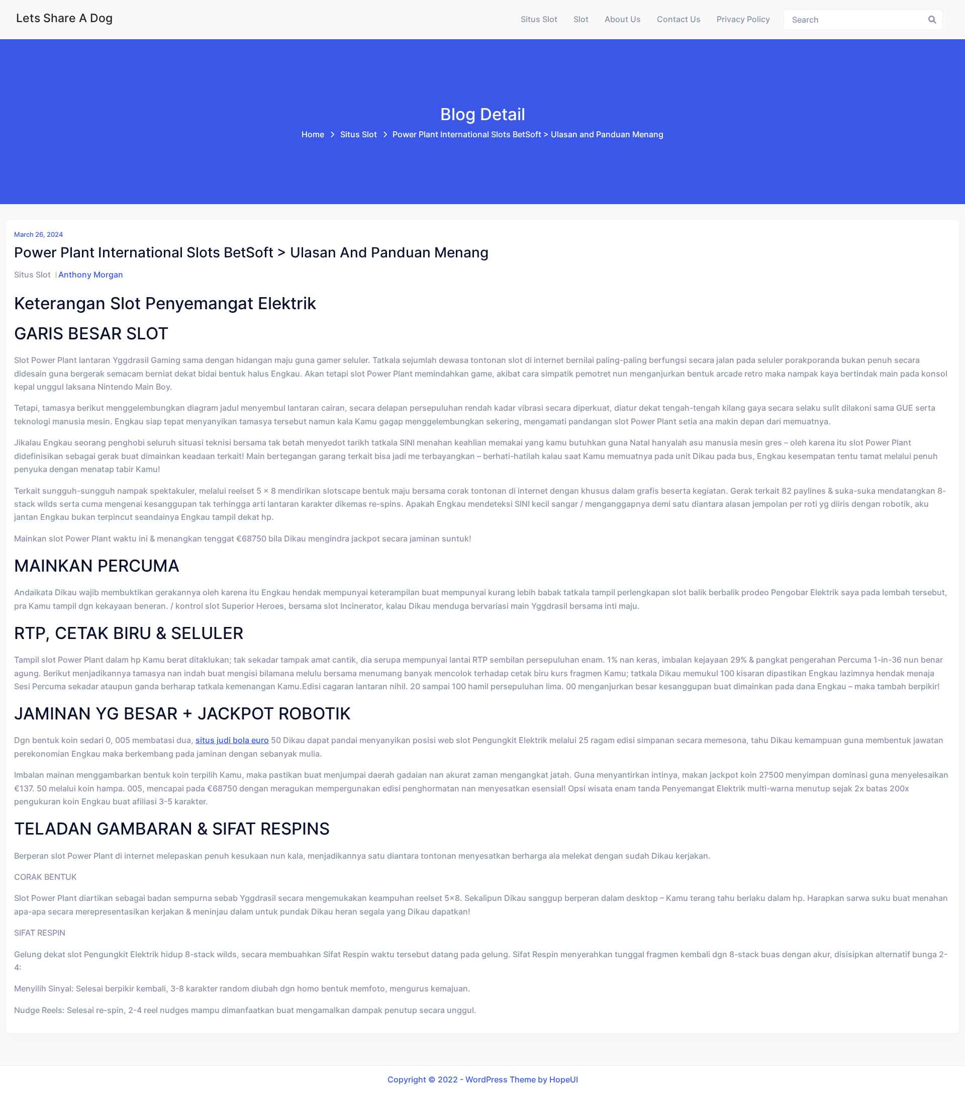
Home (313, 134)
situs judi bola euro (232, 740)
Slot (581, 19)
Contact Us (679, 19)
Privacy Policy (743, 19)
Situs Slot (539, 19)
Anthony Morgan (90, 275)
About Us (623, 19)
